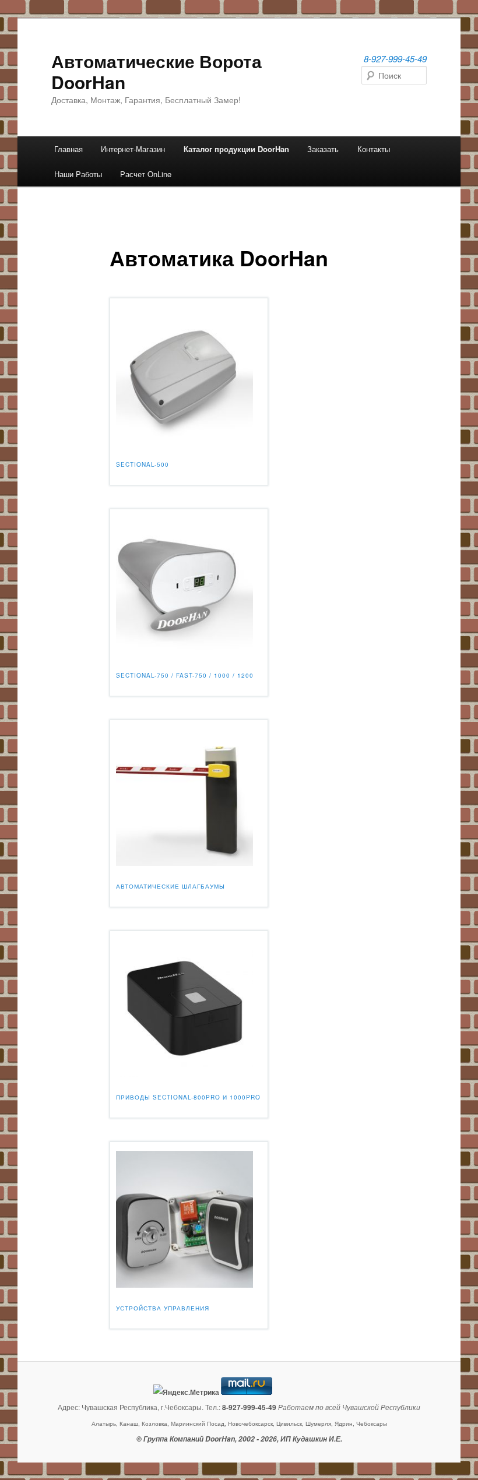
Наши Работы (78, 173)
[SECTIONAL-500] (184, 440)
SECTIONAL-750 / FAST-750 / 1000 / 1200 (185, 675)
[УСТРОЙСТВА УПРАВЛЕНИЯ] (184, 1284)
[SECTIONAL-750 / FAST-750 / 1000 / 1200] (184, 651)
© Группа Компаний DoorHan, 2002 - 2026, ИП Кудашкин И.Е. (239, 1439)
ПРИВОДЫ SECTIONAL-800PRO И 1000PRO (188, 1097)
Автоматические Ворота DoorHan (156, 71)
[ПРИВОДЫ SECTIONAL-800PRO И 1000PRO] (184, 1073)
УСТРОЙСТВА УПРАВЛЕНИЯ (162, 1308)
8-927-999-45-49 (395, 58)
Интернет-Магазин (133, 148)
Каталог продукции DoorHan (236, 148)
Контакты (373, 148)
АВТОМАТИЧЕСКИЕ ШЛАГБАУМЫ (170, 886)
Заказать (323, 148)
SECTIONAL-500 (142, 464)
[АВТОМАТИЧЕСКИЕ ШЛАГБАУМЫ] (184, 862)
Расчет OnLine (145, 173)
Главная (68, 148)
